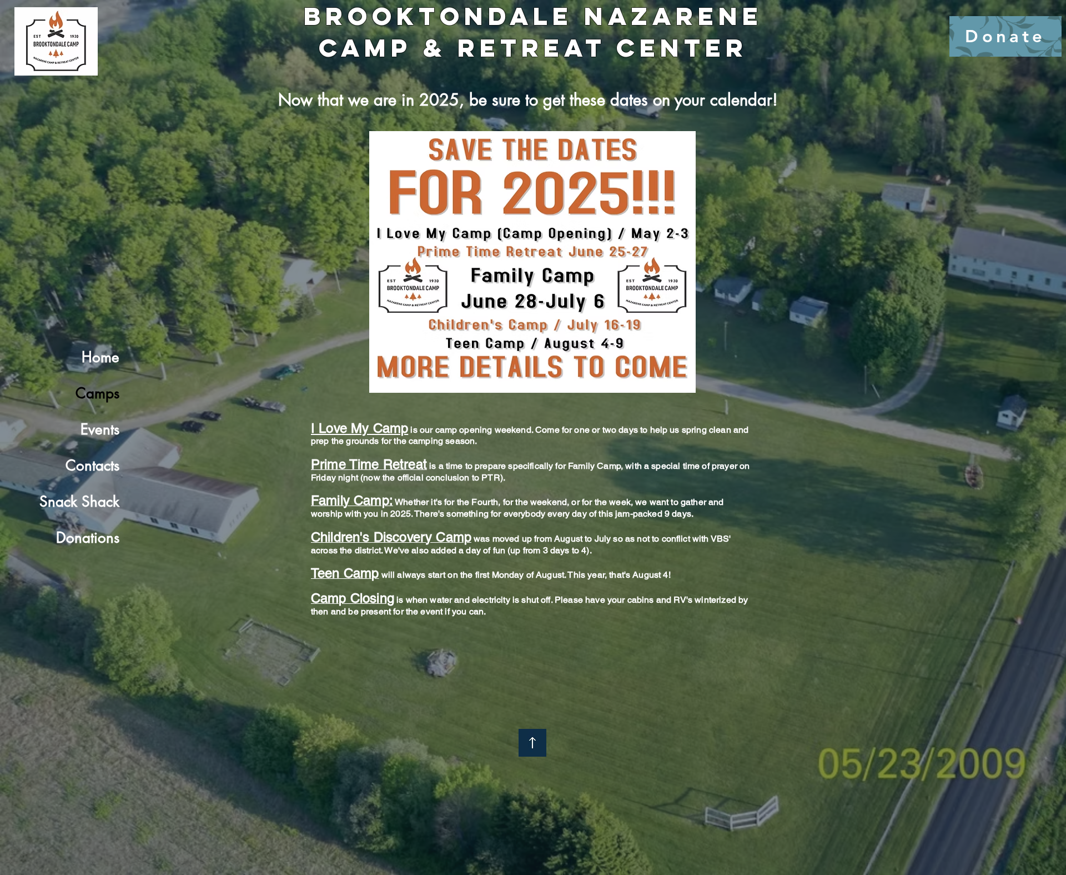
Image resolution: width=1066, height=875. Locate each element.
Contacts (92, 465)
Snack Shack (79, 501)
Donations (87, 537)
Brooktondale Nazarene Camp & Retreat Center (533, 31)
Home (100, 357)
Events (100, 429)
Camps (97, 393)
